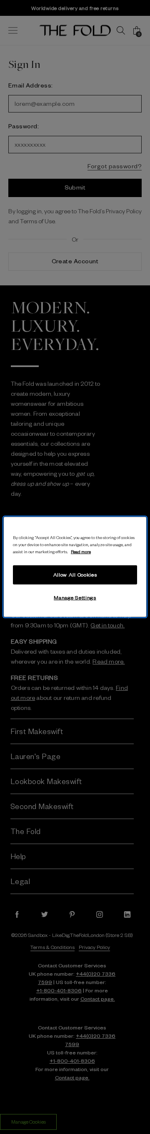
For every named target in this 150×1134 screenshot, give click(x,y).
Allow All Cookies (75, 574)
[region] (75, 567)
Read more (81, 551)
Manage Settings (75, 597)
